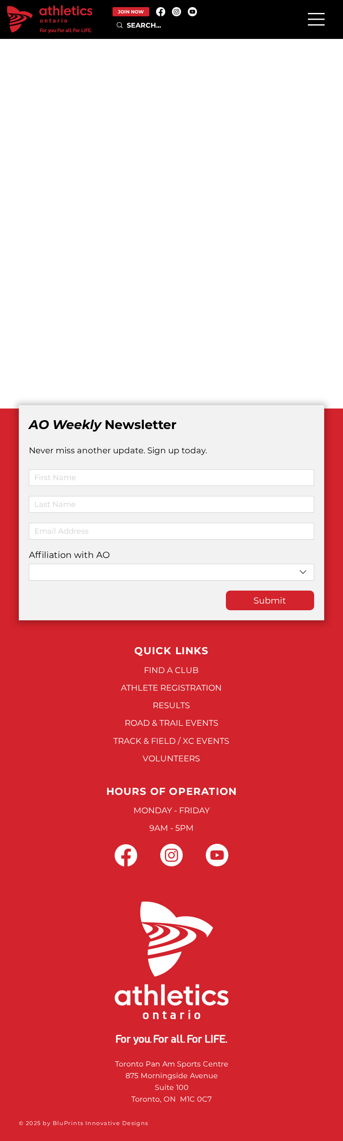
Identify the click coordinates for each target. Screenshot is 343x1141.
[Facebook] (160, 11)
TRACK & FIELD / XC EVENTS (171, 741)
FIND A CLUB (171, 670)
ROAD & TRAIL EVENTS (171, 723)
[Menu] (316, 19)
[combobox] (171, 572)
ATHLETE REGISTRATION (171, 688)
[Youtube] (192, 11)
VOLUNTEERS (171, 758)
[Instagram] (176, 11)
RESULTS (171, 705)
